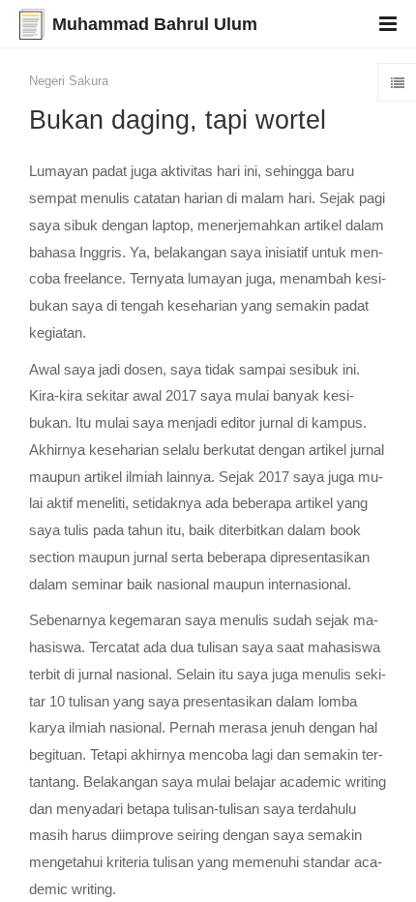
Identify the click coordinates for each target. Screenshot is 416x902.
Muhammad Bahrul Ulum (154, 24)
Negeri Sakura (68, 81)
